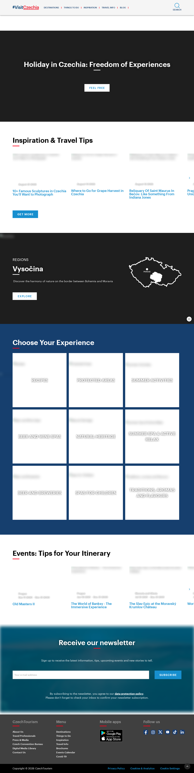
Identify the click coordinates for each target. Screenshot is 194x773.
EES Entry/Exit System (82, 25)
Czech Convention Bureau (28, 744)
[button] (177, 7)
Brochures (62, 748)
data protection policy (129, 693)
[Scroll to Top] (187, 766)
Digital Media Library (24, 748)
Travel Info (108, 7)
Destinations (51, 7)
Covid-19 (61, 756)
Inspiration (90, 7)
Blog (123, 7)
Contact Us (19, 752)
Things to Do (71, 7)
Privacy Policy (116, 768)
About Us (18, 731)
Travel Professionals (24, 735)
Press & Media (21, 739)
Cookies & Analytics (142, 768)
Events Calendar (65, 752)
